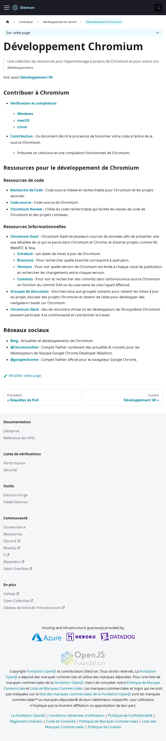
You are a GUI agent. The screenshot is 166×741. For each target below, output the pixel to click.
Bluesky (9, 548)
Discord (9, 541)
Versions (24, 266)
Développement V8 (36, 77)
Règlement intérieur (26, 721)
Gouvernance (14, 527)
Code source (20, 202)
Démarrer (11, 431)
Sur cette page (18, 32)
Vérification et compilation (33, 103)
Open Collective (16, 600)
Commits (25, 279)
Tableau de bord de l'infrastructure (32, 607)
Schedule (25, 253)
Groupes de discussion (29, 291)
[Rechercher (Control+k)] (158, 7)
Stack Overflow (15, 568)
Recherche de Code (26, 190)
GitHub (9, 593)
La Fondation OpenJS (28, 715)
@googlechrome (24, 359)
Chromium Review (26, 209)
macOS (23, 120)
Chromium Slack (24, 309)
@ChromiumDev (24, 347)
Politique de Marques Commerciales (108, 721)
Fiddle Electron (15, 502)
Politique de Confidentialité (130, 715)
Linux (22, 126)
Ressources (12, 534)
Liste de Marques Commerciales (56, 688)
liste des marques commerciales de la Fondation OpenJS (85, 694)
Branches (25, 260)
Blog (14, 340)
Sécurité (10, 470)
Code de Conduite (60, 721)
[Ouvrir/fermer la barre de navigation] (6, 7)
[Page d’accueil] (7, 22)
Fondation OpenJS (41, 671)
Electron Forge (15, 495)
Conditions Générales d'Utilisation (76, 715)
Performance (14, 463)
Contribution (21, 136)
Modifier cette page (25, 375)
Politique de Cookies (104, 727)
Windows (25, 113)
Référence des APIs (19, 438)
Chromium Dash (24, 236)
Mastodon (11, 561)
